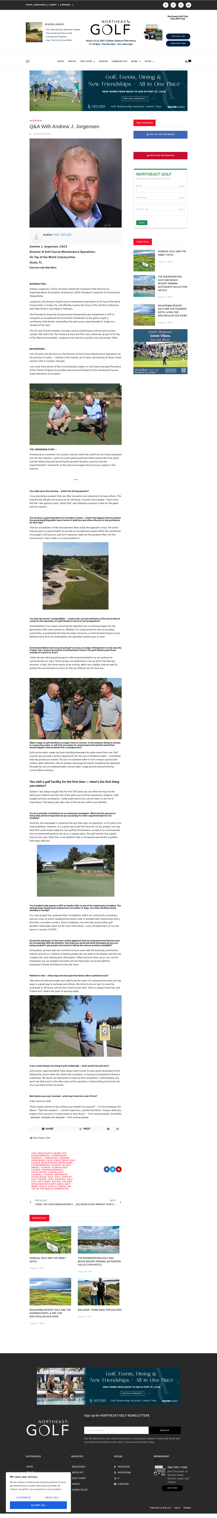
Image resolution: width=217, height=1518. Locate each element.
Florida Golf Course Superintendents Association (49, 1170)
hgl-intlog (62, 235)
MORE (134, 61)
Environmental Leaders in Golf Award (51, 1166)
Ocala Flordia (57, 1186)
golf (51, 1177)
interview (36, 121)
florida (45, 1167)
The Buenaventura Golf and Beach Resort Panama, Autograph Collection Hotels (99, 1262)
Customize (24, 1497)
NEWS (61, 61)
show (148, 61)
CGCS (49, 1160)
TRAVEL (72, 61)
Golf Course (39, 1179)
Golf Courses (57, 1179)
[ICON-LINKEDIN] (188, 5)
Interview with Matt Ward (47, 1184)
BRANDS (66, 5)
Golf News (43, 1182)
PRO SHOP (86, 61)
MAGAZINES (40, 5)
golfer (56, 1182)
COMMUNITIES (120, 61)
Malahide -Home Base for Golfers (99, 1310)
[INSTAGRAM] (173, 5)
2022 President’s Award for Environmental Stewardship (49, 1154)
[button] (186, 61)
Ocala (43, 1186)
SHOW (29, 5)
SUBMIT (53, 5)
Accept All (38, 1505)
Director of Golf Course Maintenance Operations (53, 1161)
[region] (38, 1492)
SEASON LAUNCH (54, 24)
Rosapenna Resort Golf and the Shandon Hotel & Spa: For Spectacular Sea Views (50, 1313)
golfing (67, 1182)
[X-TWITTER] (180, 5)
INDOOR (103, 61)
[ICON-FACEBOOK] (165, 5)
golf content (63, 1177)
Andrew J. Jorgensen (44, 1158)
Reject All (52, 1497)
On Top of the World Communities (51, 1187)
